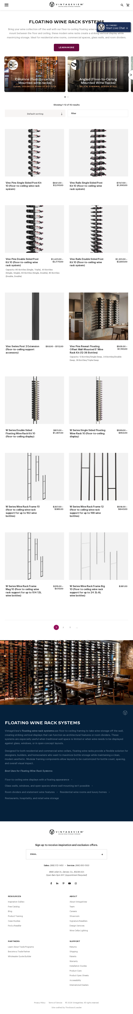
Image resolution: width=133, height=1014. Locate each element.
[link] (6, 5)
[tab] (68, 97)
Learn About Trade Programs (21, 947)
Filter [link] (73, 113)
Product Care (75, 971)
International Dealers (79, 985)
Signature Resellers (78, 921)
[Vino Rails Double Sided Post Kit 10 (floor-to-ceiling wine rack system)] (98, 229)
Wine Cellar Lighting (79, 931)
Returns (73, 947)
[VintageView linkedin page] (57, 883)
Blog (10, 911)
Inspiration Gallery (16, 902)
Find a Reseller (14, 926)
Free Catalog (14, 907)
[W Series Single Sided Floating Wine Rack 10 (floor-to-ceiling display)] (98, 400)
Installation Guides (78, 966)
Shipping (74, 952)
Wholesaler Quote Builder (19, 956)
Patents (73, 956)
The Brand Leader (73, 1008)
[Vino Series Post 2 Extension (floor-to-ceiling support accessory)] (34, 316)
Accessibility (75, 980)
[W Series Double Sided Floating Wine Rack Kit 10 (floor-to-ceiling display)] (34, 400)
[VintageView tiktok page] (81, 883)
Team (72, 907)
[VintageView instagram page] (75, 883)
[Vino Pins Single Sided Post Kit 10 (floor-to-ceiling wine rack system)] (34, 152)
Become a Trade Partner (19, 952)
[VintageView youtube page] (69, 883)
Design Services (77, 926)
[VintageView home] (66, 4)
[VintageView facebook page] (51, 883)
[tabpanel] (34, 74)
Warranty (74, 961)
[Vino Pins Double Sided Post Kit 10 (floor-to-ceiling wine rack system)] (34, 229)
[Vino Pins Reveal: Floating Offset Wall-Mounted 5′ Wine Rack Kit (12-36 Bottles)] (98, 316)
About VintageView (78, 902)
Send (102, 854)
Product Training (15, 916)
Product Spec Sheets (79, 976)
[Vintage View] (66, 832)
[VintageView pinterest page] (63, 883)
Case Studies (14, 921)
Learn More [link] (66, 47)
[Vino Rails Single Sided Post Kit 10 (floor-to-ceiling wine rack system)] (98, 152)
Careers (73, 911)
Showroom (74, 916)
